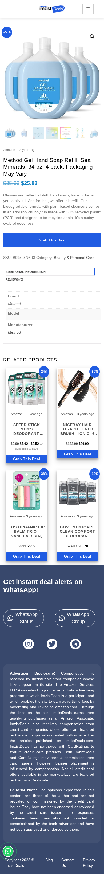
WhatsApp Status (26, 618)
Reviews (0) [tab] (14, 279)
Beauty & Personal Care (74, 257)
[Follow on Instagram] (28, 644)
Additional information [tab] (26, 271)
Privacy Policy (89, 863)
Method (14, 332)
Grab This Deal (52, 240)
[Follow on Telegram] (75, 644)
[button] (92, 36)
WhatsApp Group (78, 618)
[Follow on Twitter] (52, 644)
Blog (49, 860)
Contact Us (67, 863)
